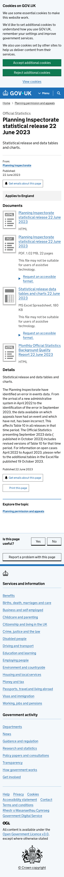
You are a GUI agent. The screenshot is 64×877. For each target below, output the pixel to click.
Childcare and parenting (20, 617)
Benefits (9, 596)
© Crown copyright (32, 868)
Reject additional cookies (32, 73)
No (56, 541)
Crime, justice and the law (21, 631)
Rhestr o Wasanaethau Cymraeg (26, 810)
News (7, 734)
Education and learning (19, 653)
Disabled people (14, 639)
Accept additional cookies (32, 63)
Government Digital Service (22, 816)
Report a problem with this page (32, 557)
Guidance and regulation (20, 741)
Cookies (33, 794)
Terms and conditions (18, 805)
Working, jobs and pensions (22, 703)
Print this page (18, 488)
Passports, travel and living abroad (28, 689)
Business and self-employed (23, 610)
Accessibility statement (20, 800)
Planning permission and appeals (35, 103)
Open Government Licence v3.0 (26, 834)
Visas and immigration (18, 696)
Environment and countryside (24, 667)
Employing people (16, 660)
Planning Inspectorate (17, 165)
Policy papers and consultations (26, 755)
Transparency (13, 763)
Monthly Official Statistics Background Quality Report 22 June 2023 (39, 350)
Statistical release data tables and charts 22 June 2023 (39, 293)
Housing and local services (22, 674)
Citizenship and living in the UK (25, 624)
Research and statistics (20, 748)
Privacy (18, 794)
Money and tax (13, 682)
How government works (20, 770)
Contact (46, 800)
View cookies (32, 81)
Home (6, 103)
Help (6, 794)
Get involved (12, 777)
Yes (40, 541)
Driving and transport (18, 646)
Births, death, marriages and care (27, 603)
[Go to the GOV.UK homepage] (17, 93)
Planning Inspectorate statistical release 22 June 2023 (39, 217)
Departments (12, 727)
